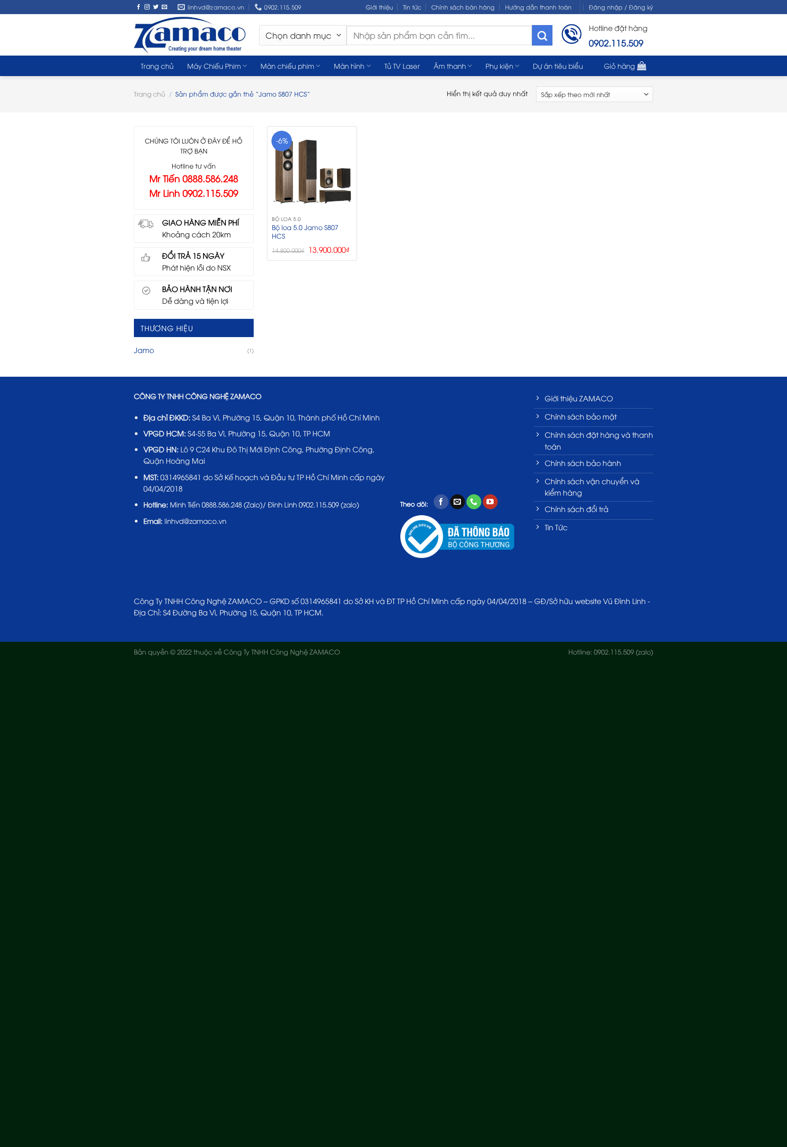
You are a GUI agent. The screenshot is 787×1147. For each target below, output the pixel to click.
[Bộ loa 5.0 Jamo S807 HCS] (312, 171)
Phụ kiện (499, 65)
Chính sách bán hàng (463, 7)
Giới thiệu (379, 7)
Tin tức (412, 7)
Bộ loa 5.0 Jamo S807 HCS (305, 231)
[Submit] (542, 35)
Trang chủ (157, 65)
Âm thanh (450, 65)
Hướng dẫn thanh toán (538, 7)
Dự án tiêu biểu (558, 65)
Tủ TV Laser (402, 65)
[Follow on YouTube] (490, 502)
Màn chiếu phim (287, 65)
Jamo (144, 350)
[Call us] (473, 502)
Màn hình (349, 65)
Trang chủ (149, 93)
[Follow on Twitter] (155, 7)
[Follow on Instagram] (147, 7)
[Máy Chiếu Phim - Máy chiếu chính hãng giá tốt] (189, 34)
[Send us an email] (164, 7)
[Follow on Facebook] (138, 7)
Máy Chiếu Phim (214, 65)
